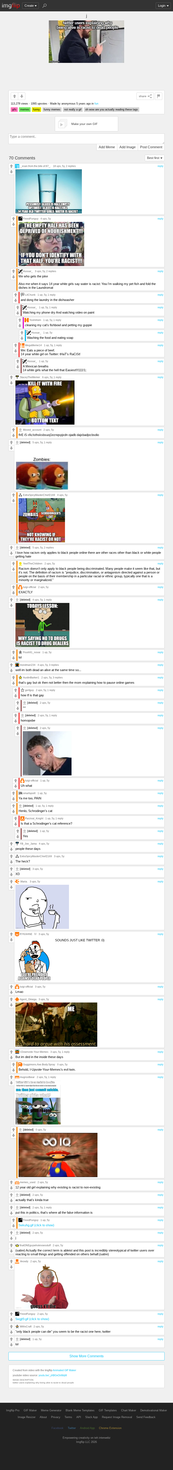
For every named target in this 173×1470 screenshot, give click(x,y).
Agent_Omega (28, 999)
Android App (87, 1428)
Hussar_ (28, 271)
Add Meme (107, 147)
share (142, 96)
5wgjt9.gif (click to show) (32, 1319)
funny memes (52, 109)
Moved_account (32, 429)
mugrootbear (27, 1077)
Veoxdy (24, 1261)
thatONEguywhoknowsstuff (35, 1245)
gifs (14, 109)
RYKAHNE (26, 934)
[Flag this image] (158, 96)
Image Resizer (26, 1417)
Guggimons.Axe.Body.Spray (39, 1064)
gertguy (29, 690)
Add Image (127, 147)
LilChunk (30, 294)
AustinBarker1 (31, 677)
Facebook (57, 1428)
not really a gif (72, 109)
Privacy (55, 1417)
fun (96, 103)
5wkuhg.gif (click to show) (36, 1225)
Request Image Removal (117, 1417)
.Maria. (24, 881)
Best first (153, 158)
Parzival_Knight (34, 818)
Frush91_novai (31, 652)
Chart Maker (128, 1410)
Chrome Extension (110, 1428)
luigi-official (29, 587)
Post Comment (151, 147)
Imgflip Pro (12, 1410)
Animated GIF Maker (64, 1370)
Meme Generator (51, 1410)
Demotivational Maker (153, 1410)
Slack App (91, 1417)
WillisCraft (25, 1326)
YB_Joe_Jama (28, 843)
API (78, 1417)
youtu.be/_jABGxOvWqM (53, 1375)
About (43, 1417)
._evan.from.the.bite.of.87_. (35, 166)
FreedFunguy (30, 218)
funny (36, 109)
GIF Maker (30, 1410)
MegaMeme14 (33, 345)
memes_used (27, 1182)
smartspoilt (29, 793)
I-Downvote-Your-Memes (34, 1051)
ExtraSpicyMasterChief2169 (39, 495)
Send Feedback (145, 1417)
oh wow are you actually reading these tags (111, 109)
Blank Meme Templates (80, 1410)
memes (24, 109)
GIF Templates (108, 1410)
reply (160, 166)
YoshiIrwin (35, 320)
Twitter (72, 1428)
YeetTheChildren (32, 563)
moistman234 (27, 664)
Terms (68, 1417)
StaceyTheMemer (30, 377)
